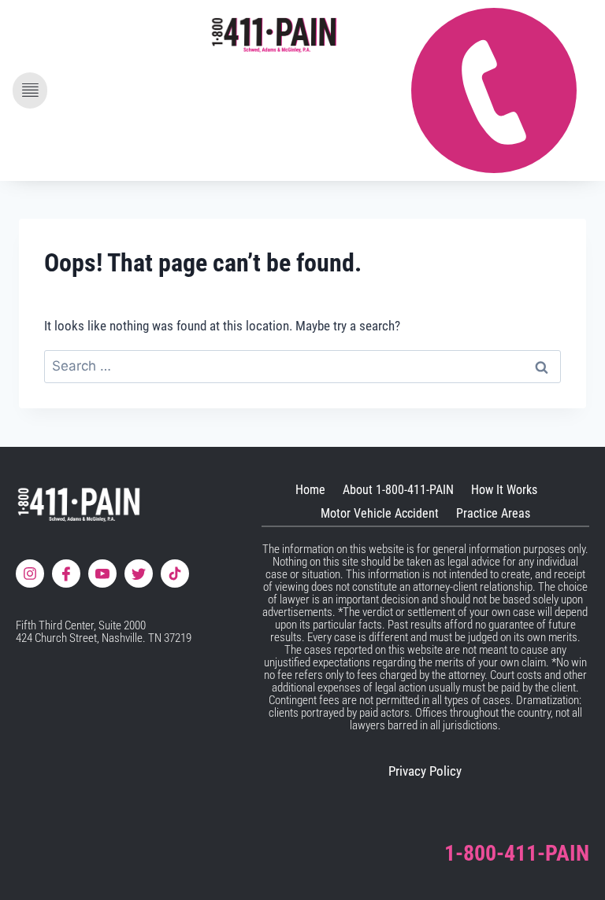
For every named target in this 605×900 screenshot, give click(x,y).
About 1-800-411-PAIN (398, 489)
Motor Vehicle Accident (380, 513)
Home (310, 489)
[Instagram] (30, 573)
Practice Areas (493, 513)
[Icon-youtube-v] (102, 573)
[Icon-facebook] (66, 573)
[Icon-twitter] (138, 573)
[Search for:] (302, 366)
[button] (30, 90)
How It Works (504, 489)
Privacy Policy (425, 771)
